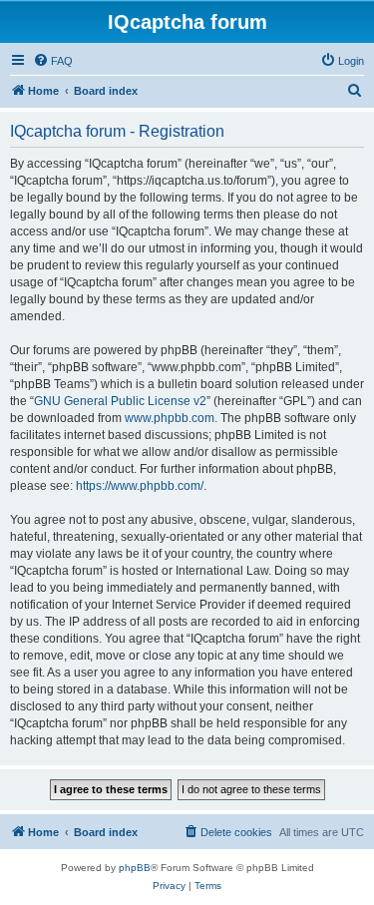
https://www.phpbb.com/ (139, 486)
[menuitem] (53, 61)
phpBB (135, 867)
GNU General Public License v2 (120, 401)
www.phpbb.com (169, 418)
